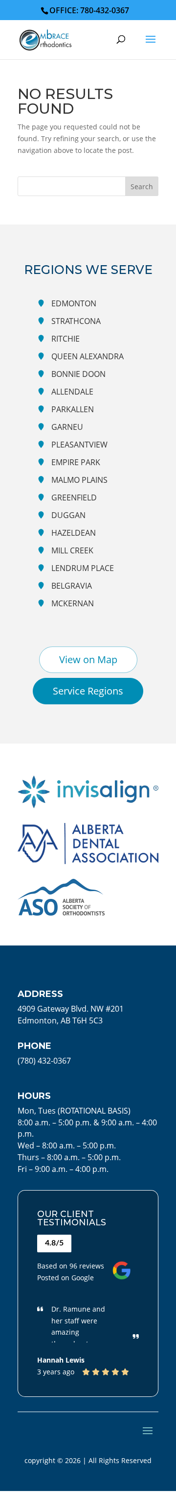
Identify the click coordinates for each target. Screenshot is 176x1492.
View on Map (88, 659)
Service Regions (88, 690)
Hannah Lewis (61, 1360)
